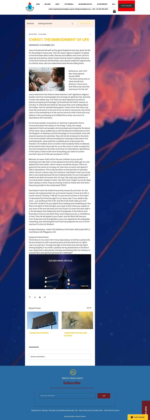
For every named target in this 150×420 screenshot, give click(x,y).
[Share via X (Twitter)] (35, 297)
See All (89, 308)
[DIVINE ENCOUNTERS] (42, 320)
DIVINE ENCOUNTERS (38, 333)
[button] (114, 11)
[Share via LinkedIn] (40, 297)
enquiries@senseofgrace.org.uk (63, 9)
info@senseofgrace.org (82, 9)
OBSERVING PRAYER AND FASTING (75, 334)
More (58, 23)
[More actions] (90, 34)
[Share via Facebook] (30, 297)
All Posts (30, 23)
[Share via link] (45, 297)
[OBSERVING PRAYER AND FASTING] (77, 320)
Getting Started (45, 23)
